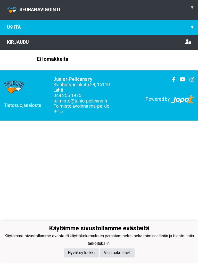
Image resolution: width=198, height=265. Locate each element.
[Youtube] (180, 79)
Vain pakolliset (117, 252)
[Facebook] (171, 79)
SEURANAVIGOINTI (106, 8)
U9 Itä (100, 27)
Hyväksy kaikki (81, 252)
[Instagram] (189, 79)
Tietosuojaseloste (22, 105)
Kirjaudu (18, 42)
